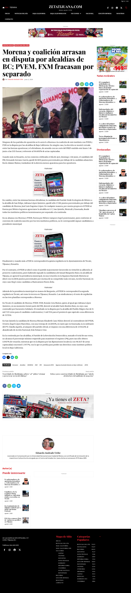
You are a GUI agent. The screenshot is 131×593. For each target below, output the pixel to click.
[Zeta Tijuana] (65, 6)
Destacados (8, 45)
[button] (126, 7)
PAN (36, 365)
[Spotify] (117, 8)
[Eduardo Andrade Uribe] (3, 79)
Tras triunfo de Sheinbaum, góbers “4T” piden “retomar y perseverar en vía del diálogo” (23, 375)
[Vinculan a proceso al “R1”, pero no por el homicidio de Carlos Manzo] (122, 212)
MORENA (30, 365)
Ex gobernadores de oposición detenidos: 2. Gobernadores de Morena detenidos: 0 (12, 482)
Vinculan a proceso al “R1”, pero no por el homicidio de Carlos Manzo (107, 213)
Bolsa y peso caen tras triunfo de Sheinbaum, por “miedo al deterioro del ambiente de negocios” (72, 375)
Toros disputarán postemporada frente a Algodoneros (108, 138)
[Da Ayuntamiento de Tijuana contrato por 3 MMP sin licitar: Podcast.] (26, 508)
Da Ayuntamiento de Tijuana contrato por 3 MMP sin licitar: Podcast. (13, 508)
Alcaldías (22, 365)
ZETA (86, 365)
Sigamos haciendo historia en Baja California (69, 365)
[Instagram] (112, 8)
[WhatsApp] (82, 84)
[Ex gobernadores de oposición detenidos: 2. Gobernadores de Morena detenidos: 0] (26, 481)
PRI (40, 365)
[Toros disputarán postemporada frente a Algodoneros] (122, 138)
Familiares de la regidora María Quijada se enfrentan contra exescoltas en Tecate (12, 495)
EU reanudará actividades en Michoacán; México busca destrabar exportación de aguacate (108, 85)
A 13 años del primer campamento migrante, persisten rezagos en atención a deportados (108, 126)
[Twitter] (121, 8)
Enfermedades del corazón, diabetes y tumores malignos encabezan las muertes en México (108, 113)
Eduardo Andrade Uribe (15, 79)
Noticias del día (22, 45)
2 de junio (15, 365)
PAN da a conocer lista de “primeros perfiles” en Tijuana (13, 520)
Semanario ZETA (49, 365)
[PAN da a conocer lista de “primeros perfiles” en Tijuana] (26, 520)
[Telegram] (91, 84)
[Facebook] (108, 8)
